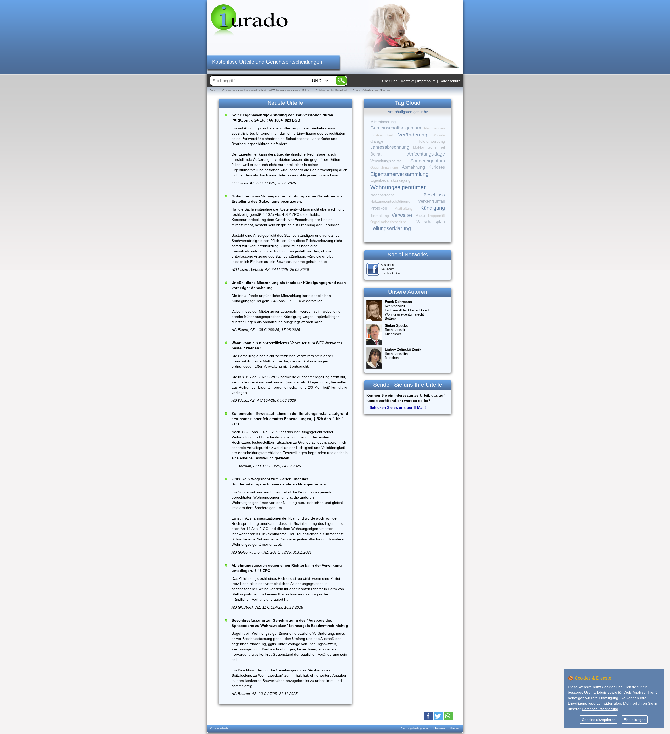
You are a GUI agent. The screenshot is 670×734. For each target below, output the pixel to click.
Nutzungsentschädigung (390, 201)
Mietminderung (383, 121)
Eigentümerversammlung (399, 174)
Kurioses (436, 167)
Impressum (426, 81)
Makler (418, 147)
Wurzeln (439, 135)
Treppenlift (436, 216)
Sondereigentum (427, 160)
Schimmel (436, 147)
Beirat (375, 154)
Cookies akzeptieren (599, 720)
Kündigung (432, 208)
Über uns (389, 81)
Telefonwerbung (431, 141)
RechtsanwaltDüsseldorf (396, 330)
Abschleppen (434, 128)
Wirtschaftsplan (430, 221)
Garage (376, 141)
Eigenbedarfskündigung (390, 180)
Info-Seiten (439, 728)
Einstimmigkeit (381, 135)
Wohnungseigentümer (398, 187)
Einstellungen (634, 720)
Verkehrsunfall (431, 201)
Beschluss (434, 194)
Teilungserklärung (390, 228)
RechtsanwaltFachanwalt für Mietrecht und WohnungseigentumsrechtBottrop (407, 310)
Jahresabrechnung (389, 147)
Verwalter (402, 215)
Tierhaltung (379, 215)
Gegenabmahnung (384, 167)
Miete (420, 215)
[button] (428, 716)
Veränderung (412, 134)
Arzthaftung (403, 209)
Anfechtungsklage (426, 154)
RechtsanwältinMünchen (403, 353)
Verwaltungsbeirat (385, 161)
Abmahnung (413, 167)
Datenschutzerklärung (600, 709)
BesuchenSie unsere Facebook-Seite (391, 269)
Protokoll (378, 208)
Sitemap (455, 728)
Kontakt (407, 81)
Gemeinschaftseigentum (395, 127)
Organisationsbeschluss (388, 222)
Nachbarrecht (382, 195)
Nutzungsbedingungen (415, 728)
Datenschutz (449, 81)
